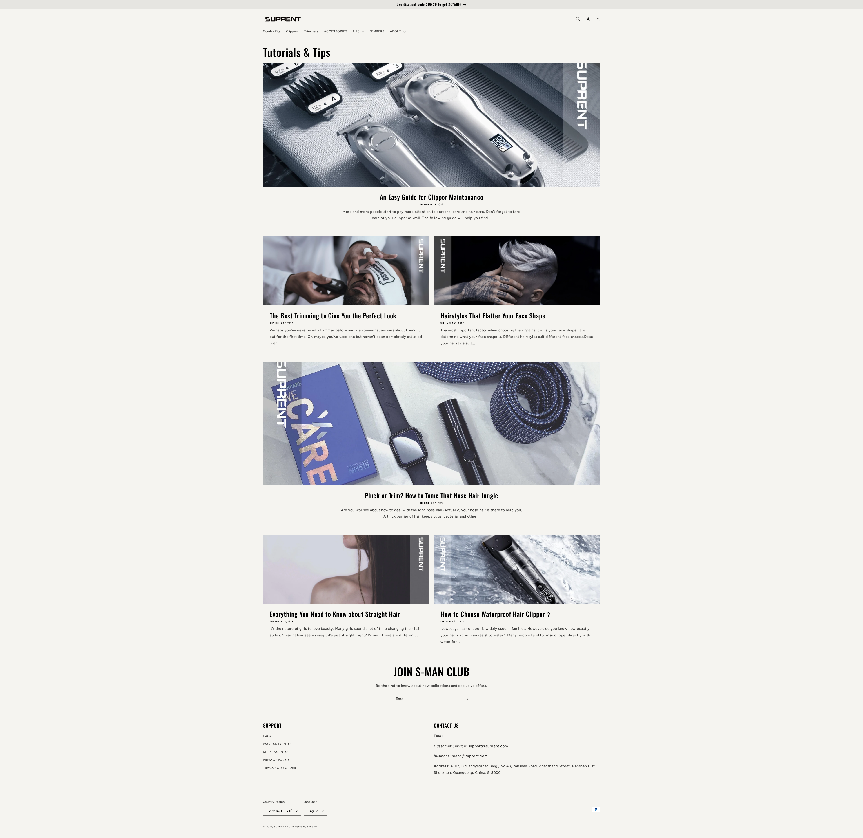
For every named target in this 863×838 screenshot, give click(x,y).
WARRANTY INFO (277, 744)
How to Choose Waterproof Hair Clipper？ (496, 614)
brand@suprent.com (469, 756)
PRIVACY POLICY (276, 760)
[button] (358, 31)
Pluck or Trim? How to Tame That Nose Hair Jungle (431, 495)
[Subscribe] (467, 699)
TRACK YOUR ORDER (279, 768)
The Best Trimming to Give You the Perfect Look (333, 315)
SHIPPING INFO (275, 752)
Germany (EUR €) (280, 811)
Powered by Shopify (304, 826)
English (313, 811)
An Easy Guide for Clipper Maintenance (431, 197)
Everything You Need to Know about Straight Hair (335, 614)
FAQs (267, 736)
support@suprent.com (488, 746)
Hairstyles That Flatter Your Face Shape (492, 315)
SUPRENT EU (282, 826)
